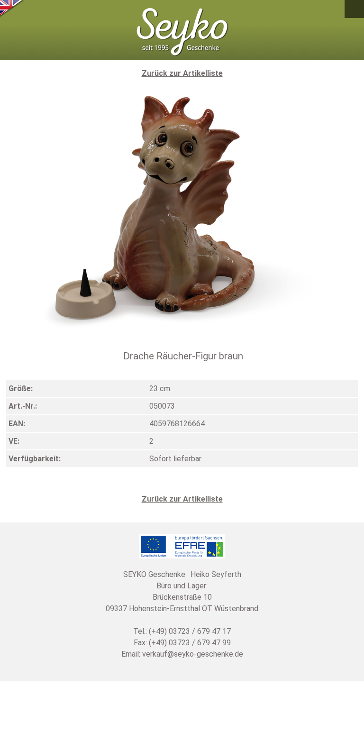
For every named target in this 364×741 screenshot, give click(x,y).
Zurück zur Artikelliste (182, 73)
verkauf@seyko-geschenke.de (192, 654)
